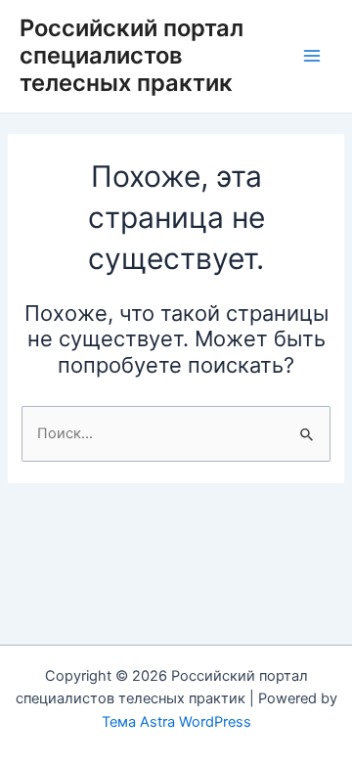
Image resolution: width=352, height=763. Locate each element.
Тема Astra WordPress (176, 722)
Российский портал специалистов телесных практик (131, 56)
